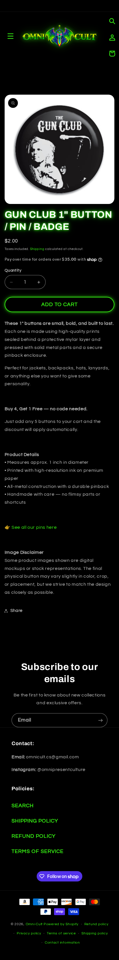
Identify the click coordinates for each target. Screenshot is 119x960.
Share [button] (16, 610)
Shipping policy (94, 933)
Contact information (62, 942)
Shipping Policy (35, 821)
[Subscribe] (100, 720)
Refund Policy (33, 836)
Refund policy (96, 924)
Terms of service (61, 933)
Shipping (37, 249)
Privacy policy (29, 933)
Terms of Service (38, 851)
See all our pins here (34, 527)
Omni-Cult (34, 924)
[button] (112, 21)
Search (23, 805)
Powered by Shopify (61, 924)
